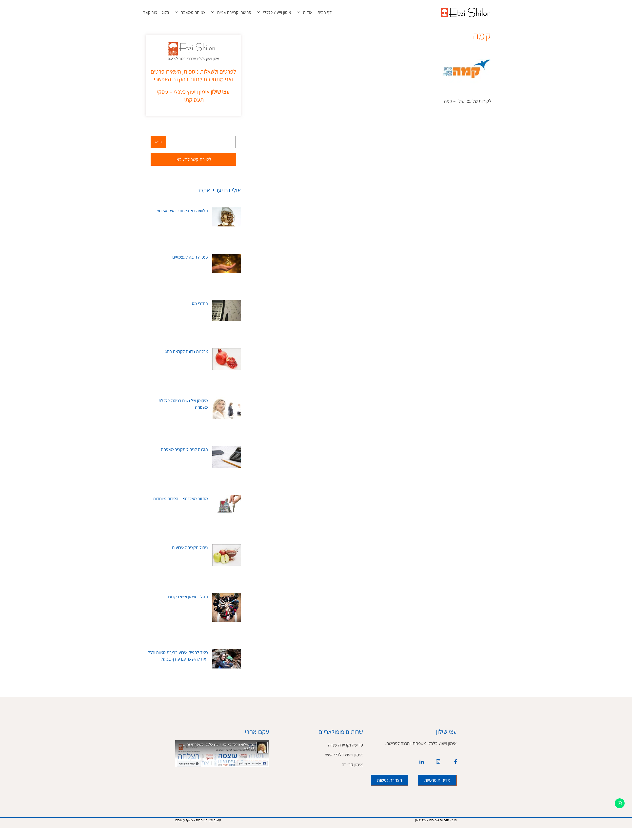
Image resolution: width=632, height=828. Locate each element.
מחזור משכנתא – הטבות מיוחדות (180, 498)
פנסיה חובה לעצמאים (190, 257)
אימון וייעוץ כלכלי (277, 12)
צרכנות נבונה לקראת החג (186, 351)
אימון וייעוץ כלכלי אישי (344, 755)
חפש (158, 142)
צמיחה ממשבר (193, 12)
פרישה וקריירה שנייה (234, 12)
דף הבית (324, 12)
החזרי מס (200, 303)
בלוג (165, 12)
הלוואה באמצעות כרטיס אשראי (182, 210)
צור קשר (150, 12)
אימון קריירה (352, 764)
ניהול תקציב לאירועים (190, 547)
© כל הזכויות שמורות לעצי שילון (436, 820)
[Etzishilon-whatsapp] (620, 803)
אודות (308, 12)
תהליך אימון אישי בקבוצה (187, 596)
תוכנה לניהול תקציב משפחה (184, 449)
